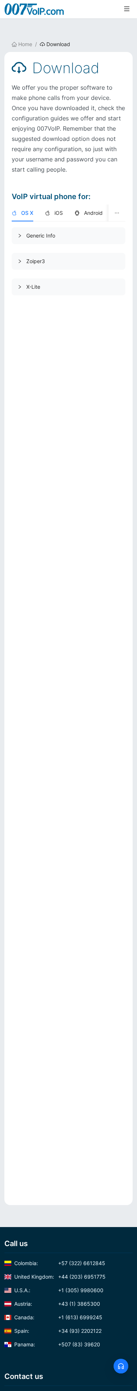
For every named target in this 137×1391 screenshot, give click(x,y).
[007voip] (34, 9)
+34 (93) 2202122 (58, 1331)
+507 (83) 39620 (57, 1344)
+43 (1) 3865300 (57, 1304)
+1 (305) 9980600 (58, 1290)
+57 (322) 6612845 (59, 1263)
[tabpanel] (68, 261)
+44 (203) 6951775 (60, 1277)
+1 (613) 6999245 (58, 1317)
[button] (68, 235)
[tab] (22, 213)
